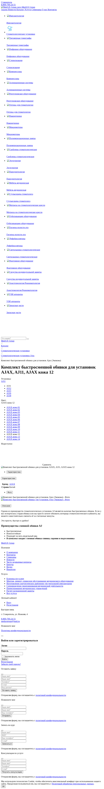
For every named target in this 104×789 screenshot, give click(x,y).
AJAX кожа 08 (13, 424)
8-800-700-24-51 (8, 5)
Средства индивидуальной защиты (22, 279)
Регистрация (12, 605)
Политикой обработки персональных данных (73, 784)
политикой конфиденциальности (51, 695)
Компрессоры (12, 78)
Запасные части (13, 312)
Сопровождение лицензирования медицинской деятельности (34, 586)
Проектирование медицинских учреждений (26, 588)
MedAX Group (28, 7)
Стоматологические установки (20, 34)
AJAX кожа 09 (13, 427)
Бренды (10, 564)
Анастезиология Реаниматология (21, 290)
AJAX (12, 484)
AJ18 (8, 395)
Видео (9, 567)
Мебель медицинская (16, 190)
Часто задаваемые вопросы (18, 562)
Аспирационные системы (18, 90)
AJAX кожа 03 (13, 412)
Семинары (37, 9)
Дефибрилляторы (14, 246)
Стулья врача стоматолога (18, 201)
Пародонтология (14, 179)
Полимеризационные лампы (19, 145)
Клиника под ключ (15, 578)
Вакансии (11, 569)
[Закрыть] (2, 635)
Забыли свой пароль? (11, 664)
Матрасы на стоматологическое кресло (24, 212)
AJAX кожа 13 (13, 437)
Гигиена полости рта (16, 234)
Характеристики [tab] (14, 472)
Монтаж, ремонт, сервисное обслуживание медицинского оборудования (39, 581)
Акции (4, 9)
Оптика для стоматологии (18, 112)
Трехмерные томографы (17, 45)
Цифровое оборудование (17, 56)
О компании (12, 552)
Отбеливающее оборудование (20, 223)
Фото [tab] (10, 492)
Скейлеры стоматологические (20, 156)
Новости (12, 9)
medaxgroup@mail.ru (10, 621)
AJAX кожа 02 (13, 410)
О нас (45, 9)
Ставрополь (6, 2)
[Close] (2, 674)
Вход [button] (8, 602)
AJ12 (8, 388)
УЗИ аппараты (13, 301)
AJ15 (8, 391)
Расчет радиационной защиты (20, 591)
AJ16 (8, 393)
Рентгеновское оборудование (19, 101)
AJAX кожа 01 (13, 407)
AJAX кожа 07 (13, 422)
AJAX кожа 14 (13, 439)
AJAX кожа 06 (13, 419)
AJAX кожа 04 (13, 415)
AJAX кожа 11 (13, 432)
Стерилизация (13, 67)
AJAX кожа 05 (13, 417)
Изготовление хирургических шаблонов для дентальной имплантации (39, 583)
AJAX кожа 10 (13, 429)
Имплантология (13, 23)
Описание (6, 506)
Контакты (52, 9)
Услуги (28, 9)
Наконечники (12, 123)
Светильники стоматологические (21, 257)
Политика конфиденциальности (16, 630)
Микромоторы (13, 134)
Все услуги (11, 593)
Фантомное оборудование (18, 268)
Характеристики (8, 478)
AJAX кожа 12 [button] (7, 403)
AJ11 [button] (3, 381)
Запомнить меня (11, 656)
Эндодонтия (12, 168)
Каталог (21, 9)
